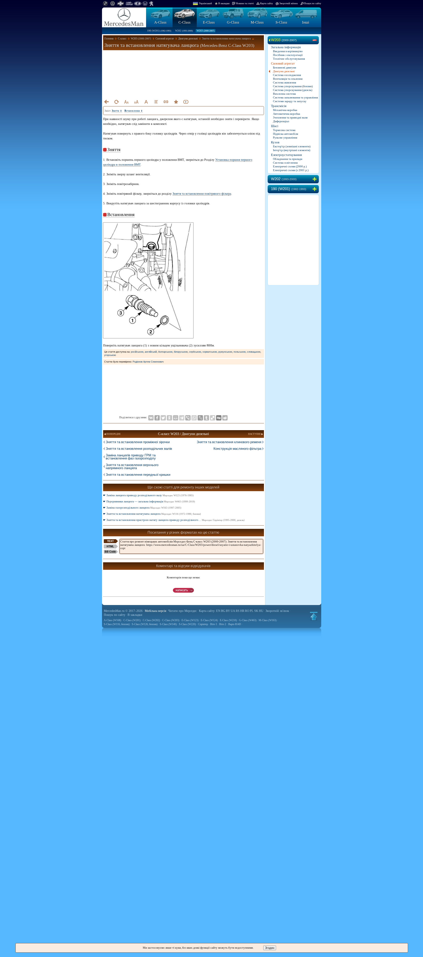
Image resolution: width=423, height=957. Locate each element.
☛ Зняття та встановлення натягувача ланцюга (152, 513)
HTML (110, 546)
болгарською (165, 351)
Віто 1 (213, 624)
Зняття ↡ (117, 110)
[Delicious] (212, 417)
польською (240, 351)
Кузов (275, 142)
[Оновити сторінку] (116, 101)
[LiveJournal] (200, 417)
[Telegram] (181, 417)
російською (137, 351)
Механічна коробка (285, 110)
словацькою (253, 351)
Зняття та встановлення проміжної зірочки (138, 442)
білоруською (181, 351)
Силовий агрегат (283, 63)
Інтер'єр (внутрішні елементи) (291, 150)
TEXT (110, 541)
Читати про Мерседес (182, 611)
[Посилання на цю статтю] (166, 101)
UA (233, 611)
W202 (184, 30)
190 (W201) (159, 30)
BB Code (110, 551)
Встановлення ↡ (133, 110)
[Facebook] (157, 417)
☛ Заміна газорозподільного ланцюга (142, 507)
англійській (151, 351)
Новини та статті (245, 3)
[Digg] (218, 417)
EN (218, 611)
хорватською (209, 351)
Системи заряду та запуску (289, 101)
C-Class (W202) (151, 620)
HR (242, 611)
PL (252, 611)
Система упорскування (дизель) (292, 90)
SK (256, 611)
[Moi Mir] (175, 417)
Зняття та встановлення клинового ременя (229, 442)
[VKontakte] (151, 417)
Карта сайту (266, 3)
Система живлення (284, 82)
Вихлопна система (284, 93)
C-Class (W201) (132, 620)
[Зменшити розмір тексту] (126, 101)
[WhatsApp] (194, 417)
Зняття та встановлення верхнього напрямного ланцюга (132, 466)
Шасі (274, 126)
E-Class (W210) (228, 620)
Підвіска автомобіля (285, 133)
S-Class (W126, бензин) (145, 624)
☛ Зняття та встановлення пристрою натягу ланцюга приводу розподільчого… (174, 520)
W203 (205, 30)
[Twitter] (163, 417)
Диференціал (281, 121)
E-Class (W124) (209, 620)
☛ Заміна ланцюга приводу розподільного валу (148, 495)
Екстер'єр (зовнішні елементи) (291, 146)
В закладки (224, 3)
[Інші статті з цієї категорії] (156, 101)
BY (228, 611)
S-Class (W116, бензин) (117, 624)
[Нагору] (313, 616)
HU (261, 611)
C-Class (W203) (170, 620)
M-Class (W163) (267, 620)
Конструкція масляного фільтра (237, 448)
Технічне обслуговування (289, 58)
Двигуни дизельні (284, 71)
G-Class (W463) (247, 620)
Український (205, 3)
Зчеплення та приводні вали (290, 117)
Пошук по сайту (312, 3)
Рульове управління (285, 137)
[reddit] (225, 417)
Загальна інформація (286, 47)
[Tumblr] (206, 417)
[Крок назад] (106, 101)
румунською (225, 351)
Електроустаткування (286, 155)
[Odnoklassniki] (169, 417)
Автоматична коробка (286, 113)
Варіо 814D (234, 624)
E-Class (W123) (190, 620)
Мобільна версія (155, 611)
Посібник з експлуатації (288, 55)
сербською (195, 351)
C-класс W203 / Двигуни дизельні (183, 434)
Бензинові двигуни (284, 67)
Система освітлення (285, 162)
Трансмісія (278, 106)
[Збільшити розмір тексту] (136, 101)
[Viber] (188, 417)
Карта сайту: (207, 611)
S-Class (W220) (187, 624)
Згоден (269, 948)
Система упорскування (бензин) (293, 86)
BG (223, 611)
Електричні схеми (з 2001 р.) (290, 170)
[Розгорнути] (315, 179)
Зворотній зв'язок (288, 3)
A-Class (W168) (112, 620)
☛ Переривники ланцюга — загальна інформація (149, 501)
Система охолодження (287, 75)
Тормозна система (284, 130)
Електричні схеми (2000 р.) (290, 166)
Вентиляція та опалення (287, 78)
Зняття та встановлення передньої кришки (138, 474)
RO (247, 611)
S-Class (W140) (168, 624)
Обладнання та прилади (287, 159)
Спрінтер (203, 624)
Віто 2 (222, 624)
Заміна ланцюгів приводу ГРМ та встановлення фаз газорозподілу (131, 456)
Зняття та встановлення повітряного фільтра (202, 193)
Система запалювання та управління (295, 97)
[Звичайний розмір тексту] (146, 101)
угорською (110, 355)
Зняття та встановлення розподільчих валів (139, 448)
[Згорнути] (315, 40)
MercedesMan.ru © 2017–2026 (123, 611)
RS (237, 611)
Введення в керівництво (288, 51)
